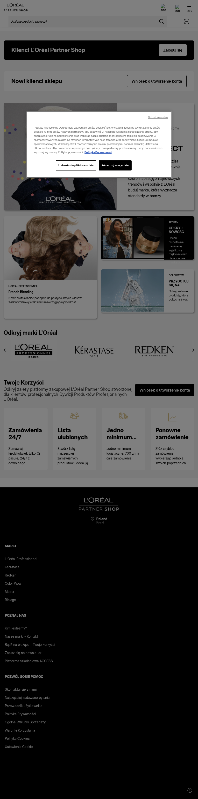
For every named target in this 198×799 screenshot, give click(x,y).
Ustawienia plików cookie (76, 165)
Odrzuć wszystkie (158, 117)
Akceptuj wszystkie (115, 165)
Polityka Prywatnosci (98, 152)
